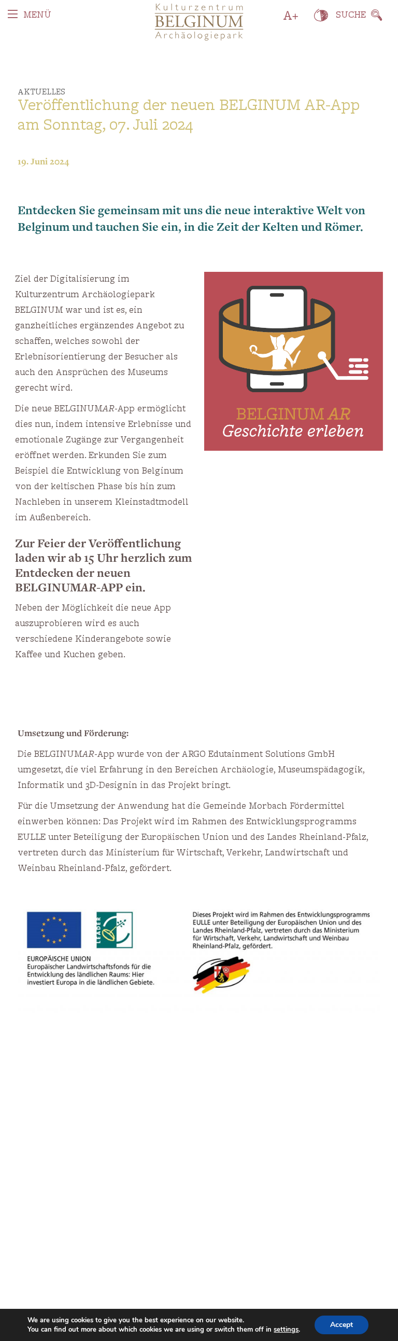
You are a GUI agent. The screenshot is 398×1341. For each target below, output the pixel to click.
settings (286, 1329)
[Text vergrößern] (290, 15)
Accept (341, 1325)
